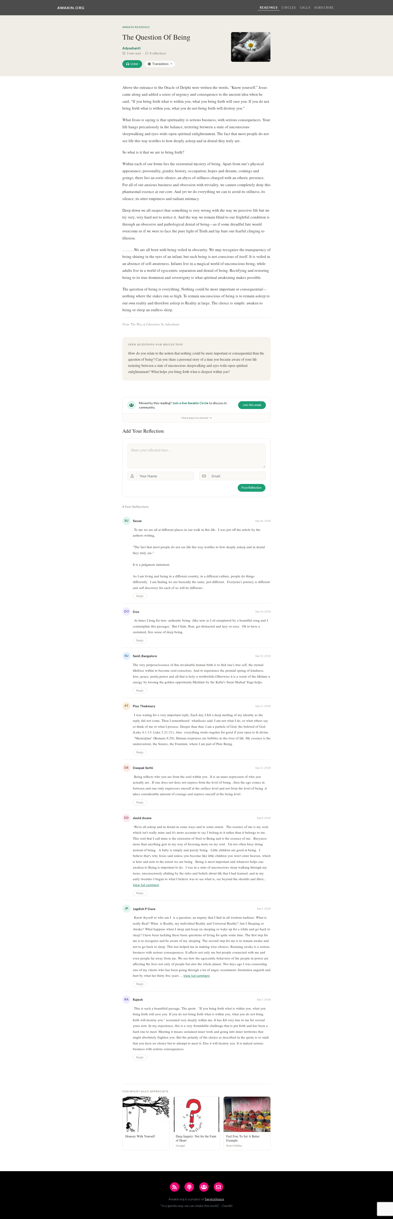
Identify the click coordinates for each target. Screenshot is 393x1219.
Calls (305, 7)
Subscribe (324, 7)
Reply (140, 596)
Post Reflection (252, 487)
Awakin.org (71, 7)
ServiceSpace (214, 1199)
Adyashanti (131, 48)
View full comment (146, 885)
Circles (288, 7)
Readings (269, 7)
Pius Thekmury (144, 706)
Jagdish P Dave (144, 909)
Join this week (252, 405)
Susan (137, 521)
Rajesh (138, 999)
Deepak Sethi (143, 768)
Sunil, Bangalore (145, 656)
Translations (160, 64)
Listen (134, 64)
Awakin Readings (136, 27)
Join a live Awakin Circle (190, 403)
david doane (142, 818)
